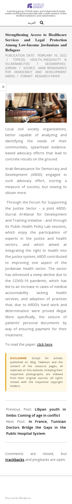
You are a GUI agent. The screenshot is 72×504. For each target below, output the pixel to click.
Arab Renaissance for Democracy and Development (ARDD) (36, 72)
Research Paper (47, 76)
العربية (31, 23)
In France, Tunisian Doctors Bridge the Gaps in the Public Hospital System (36, 427)
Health (36, 59)
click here (44, 344)
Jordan (10, 68)
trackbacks (14, 459)
